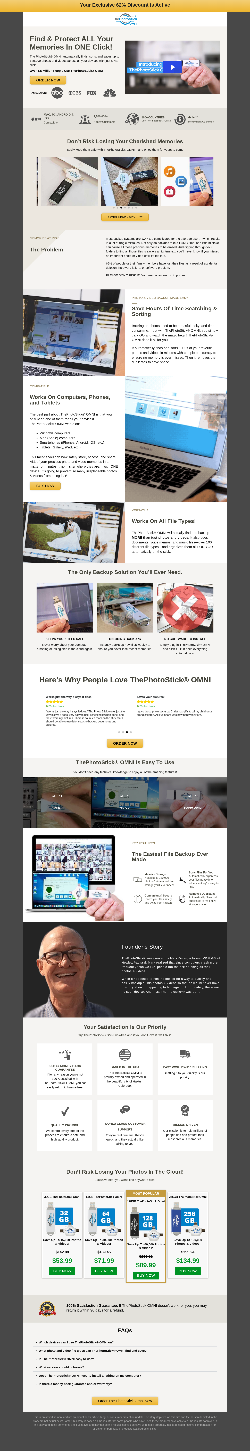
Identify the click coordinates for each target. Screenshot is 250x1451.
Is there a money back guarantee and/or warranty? (75, 1384)
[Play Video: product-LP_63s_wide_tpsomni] (172, 67)
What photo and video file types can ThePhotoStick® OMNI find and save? (93, 1350)
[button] (48, 80)
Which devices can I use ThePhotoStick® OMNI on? (76, 1342)
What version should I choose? (61, 1367)
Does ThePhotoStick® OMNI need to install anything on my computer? (90, 1375)
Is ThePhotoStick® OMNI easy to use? (66, 1359)
